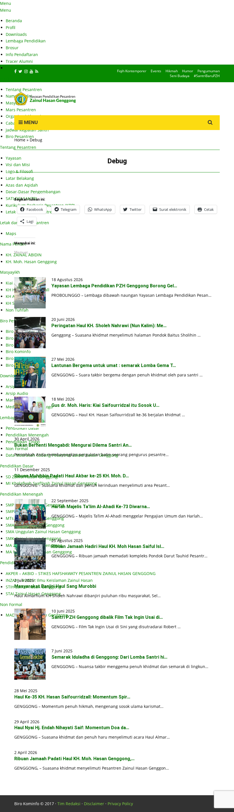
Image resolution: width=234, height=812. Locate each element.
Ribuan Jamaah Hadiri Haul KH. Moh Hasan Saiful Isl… (107, 546)
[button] (30, 292)
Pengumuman (208, 71)
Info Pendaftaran (22, 54)
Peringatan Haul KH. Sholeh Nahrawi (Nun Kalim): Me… (109, 325)
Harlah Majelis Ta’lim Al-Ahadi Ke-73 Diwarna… (100, 506)
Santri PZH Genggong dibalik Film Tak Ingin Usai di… (107, 617)
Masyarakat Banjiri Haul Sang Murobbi (55, 586)
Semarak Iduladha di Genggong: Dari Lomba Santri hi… (109, 657)
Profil (10, 27)
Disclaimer (94, 803)
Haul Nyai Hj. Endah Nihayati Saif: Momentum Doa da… (71, 727)
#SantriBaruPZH (207, 75)
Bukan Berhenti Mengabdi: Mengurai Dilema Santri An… (73, 445)
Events (156, 71)
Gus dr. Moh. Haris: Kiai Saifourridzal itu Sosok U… (105, 405)
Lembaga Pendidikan (26, 41)
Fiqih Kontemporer (131, 71)
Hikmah (172, 71)
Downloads (16, 34)
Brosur (12, 47)
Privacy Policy (120, 803)
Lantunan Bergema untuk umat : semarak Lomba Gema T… (113, 365)
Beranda (14, 20)
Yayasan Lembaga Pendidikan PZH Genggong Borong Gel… (114, 285)
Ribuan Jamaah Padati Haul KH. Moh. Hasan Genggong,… (74, 758)
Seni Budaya (179, 75)
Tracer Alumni (19, 61)
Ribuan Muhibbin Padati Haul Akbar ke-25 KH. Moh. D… (71, 476)
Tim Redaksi (68, 803)
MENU (30, 122)
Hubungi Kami (19, 68)
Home (19, 140)
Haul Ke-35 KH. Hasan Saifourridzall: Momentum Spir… (72, 697)
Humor (187, 71)
